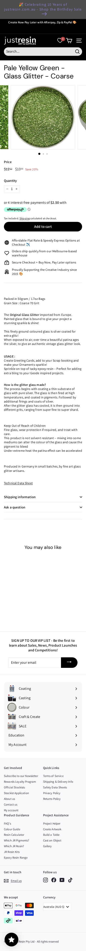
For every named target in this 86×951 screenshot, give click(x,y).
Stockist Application (16, 793)
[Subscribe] (69, 662)
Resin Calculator (14, 835)
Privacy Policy (52, 793)
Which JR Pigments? (16, 840)
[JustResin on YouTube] (62, 880)
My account (11, 810)
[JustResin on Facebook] (53, 880)
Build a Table (51, 835)
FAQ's (7, 823)
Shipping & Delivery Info (58, 782)
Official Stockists (14, 787)
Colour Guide (12, 829)
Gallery (47, 846)
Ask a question (14, 507)
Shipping (24, 218)
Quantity (10, 180)
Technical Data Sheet (18, 483)
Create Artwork (52, 829)
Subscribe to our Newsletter (21, 776)
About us (9, 799)
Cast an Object (52, 840)
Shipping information (20, 497)
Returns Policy (52, 799)
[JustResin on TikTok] (70, 880)
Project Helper (52, 823)
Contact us (10, 804)
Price (8, 162)
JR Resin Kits (11, 852)
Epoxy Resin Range (16, 858)
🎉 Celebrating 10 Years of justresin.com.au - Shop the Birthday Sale (43, 7)
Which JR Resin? (14, 846)
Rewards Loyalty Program (20, 782)
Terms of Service (53, 776)
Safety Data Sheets (55, 787)
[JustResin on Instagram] (45, 880)
